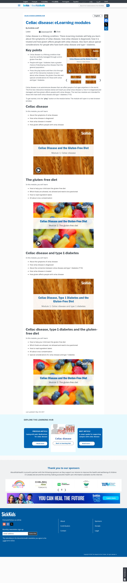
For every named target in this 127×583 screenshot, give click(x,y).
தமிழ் (90, 2)
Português (65, 2)
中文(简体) (44, 2)
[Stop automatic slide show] (62, 489)
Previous (66, 80)
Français (34, 2)
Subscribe (32, 533)
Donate (97, 526)
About (62, 521)
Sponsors (98, 521)
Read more (40, 443)
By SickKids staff (32, 28)
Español (75, 2)
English (25, 2)
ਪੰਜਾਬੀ (106, 2)
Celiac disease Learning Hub (34, 16)
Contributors (65, 526)
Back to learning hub (63, 443)
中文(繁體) (55, 2)
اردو (84, 2)
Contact (63, 531)
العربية (98, 2)
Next (100, 80)
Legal (4, 541)
